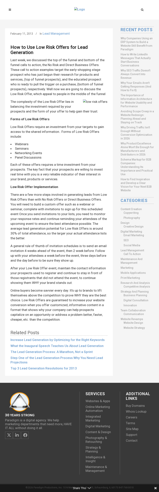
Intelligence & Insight (95, 459)
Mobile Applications (133, 272)
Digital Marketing (131, 231)
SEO (126, 240)
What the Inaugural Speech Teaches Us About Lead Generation (57, 346)
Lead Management (56, 33)
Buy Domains (135, 406)
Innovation (130, 305)
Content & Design (98, 432)
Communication (134, 314)
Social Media (132, 245)
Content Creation (131, 209)
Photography (132, 217)
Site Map (132, 429)
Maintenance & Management (96, 469)
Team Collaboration (133, 310)
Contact (131, 440)
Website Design (133, 322)
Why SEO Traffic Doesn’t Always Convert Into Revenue (135, 74)
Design (125, 222)
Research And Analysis (135, 282)
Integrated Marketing (93, 418)
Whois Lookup (136, 411)
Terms (130, 423)
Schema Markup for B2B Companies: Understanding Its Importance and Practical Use (137, 167)
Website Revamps (132, 319)
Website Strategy (134, 327)
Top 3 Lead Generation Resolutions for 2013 (43, 368)
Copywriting (131, 212)
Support (131, 435)
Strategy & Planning (93, 449)
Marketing (127, 267)
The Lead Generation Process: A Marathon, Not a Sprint (51, 352)
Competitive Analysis (137, 286)
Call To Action (132, 254)
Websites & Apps (98, 401)
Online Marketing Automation (98, 409)
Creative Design (133, 226)
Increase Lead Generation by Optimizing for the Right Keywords (57, 340)
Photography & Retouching (96, 440)
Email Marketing (134, 235)
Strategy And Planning (135, 291)
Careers (131, 417)
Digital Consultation (136, 300)
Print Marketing (130, 277)
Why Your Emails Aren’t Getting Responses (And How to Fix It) (136, 86)
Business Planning (135, 295)
